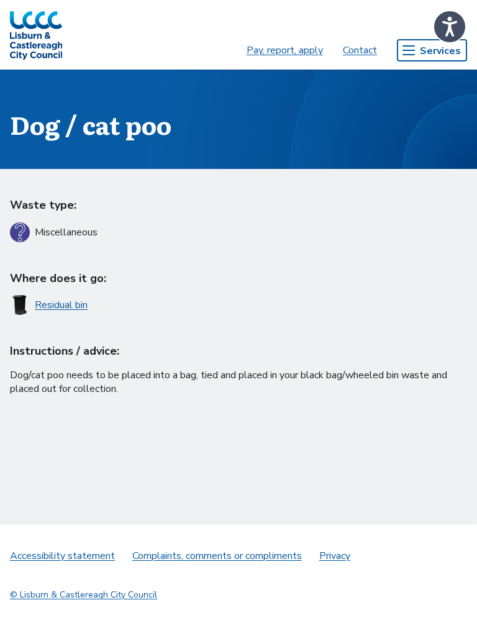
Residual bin (61, 305)
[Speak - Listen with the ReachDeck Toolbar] (449, 26)
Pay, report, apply (285, 50)
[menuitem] (285, 50)
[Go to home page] (36, 35)
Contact (360, 50)
